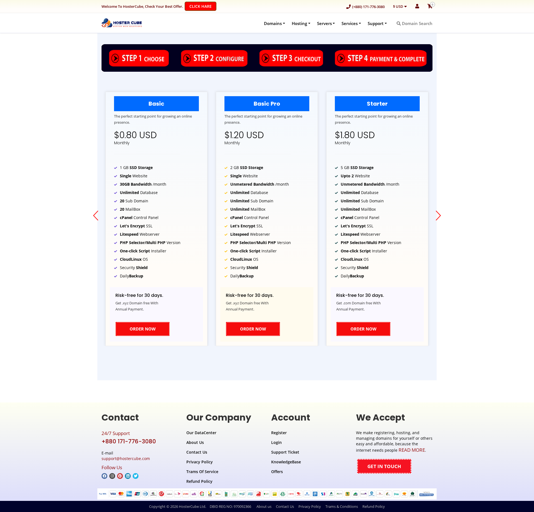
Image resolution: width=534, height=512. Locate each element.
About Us (195, 442)
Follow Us (112, 467)
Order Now (143, 329)
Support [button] (376, 23)
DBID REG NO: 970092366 (230, 506)
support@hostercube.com (126, 458)
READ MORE (412, 450)
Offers (277, 471)
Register (279, 432)
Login (276, 442)
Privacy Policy (199, 461)
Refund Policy (199, 481)
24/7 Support (116, 433)
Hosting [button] (299, 23)
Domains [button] (273, 23)
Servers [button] (324, 23)
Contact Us (196, 452)
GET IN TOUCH (384, 466)
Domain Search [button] (416, 23)
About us (263, 506)
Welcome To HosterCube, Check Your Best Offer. (157, 6)
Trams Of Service (202, 471)
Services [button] (350, 23)
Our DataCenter (201, 432)
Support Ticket (285, 452)
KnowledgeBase (286, 461)
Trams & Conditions (341, 506)
